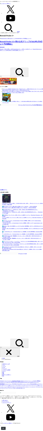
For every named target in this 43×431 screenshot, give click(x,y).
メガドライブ (3, 388)
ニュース (4, 366)
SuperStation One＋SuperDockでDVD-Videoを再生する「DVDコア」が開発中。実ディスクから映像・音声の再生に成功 (22, 250)
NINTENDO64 (21, 382)
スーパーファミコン (21, 386)
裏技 (3, 375)
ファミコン (38, 386)
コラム (3, 365)
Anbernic (22, 380)
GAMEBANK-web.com (3, 382)
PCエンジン (36, 382)
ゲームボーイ (19, 385)
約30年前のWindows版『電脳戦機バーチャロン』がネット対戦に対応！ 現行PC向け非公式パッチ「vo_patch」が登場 (21, 239)
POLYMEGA (14, 384)
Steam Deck (19, 384)
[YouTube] (10, 22)
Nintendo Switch (27, 382)
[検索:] (5, 76)
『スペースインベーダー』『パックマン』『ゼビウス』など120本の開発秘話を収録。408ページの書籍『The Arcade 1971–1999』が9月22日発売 (22, 244)
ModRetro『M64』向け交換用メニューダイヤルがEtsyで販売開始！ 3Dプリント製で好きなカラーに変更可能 (22, 229)
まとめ (3, 367)
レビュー (4, 371)
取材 (3, 372)
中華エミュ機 (15, 388)
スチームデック (13, 386)
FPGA (38, 381)
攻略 (3, 373)
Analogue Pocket (16, 380)
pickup (2, 384)
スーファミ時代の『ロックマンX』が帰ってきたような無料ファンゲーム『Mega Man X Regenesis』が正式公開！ (22, 218)
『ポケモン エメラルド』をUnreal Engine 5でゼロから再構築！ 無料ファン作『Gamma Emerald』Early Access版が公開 (22, 224)
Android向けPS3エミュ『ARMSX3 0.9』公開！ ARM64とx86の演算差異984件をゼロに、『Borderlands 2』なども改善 (22, 213)
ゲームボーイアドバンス (26, 385)
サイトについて (5, 401)
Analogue (2, 380)
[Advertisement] (21, 60)
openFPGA (32, 382)
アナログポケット (34, 384)
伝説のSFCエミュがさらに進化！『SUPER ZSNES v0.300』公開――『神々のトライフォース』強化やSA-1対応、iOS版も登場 (22, 204)
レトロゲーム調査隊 (6, 369)
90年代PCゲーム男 (6, 363)
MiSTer (10, 382)
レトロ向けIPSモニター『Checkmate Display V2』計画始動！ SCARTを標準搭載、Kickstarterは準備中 (22, 234)
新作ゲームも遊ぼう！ (6, 374)
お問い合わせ (5, 400)
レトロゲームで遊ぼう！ (8, 423)
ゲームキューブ (13, 385)
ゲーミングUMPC (7, 385)
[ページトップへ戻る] (0, 425)
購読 (3, 428)
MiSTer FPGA (14, 382)
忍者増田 (19, 388)
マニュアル (4, 368)
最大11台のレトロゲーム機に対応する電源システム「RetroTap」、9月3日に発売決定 (19, 207)
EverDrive (35, 380)
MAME (7, 382)
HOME (3, 358)
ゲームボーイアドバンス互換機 (35, 385)
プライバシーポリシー (6, 402)
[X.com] (10, 13)
